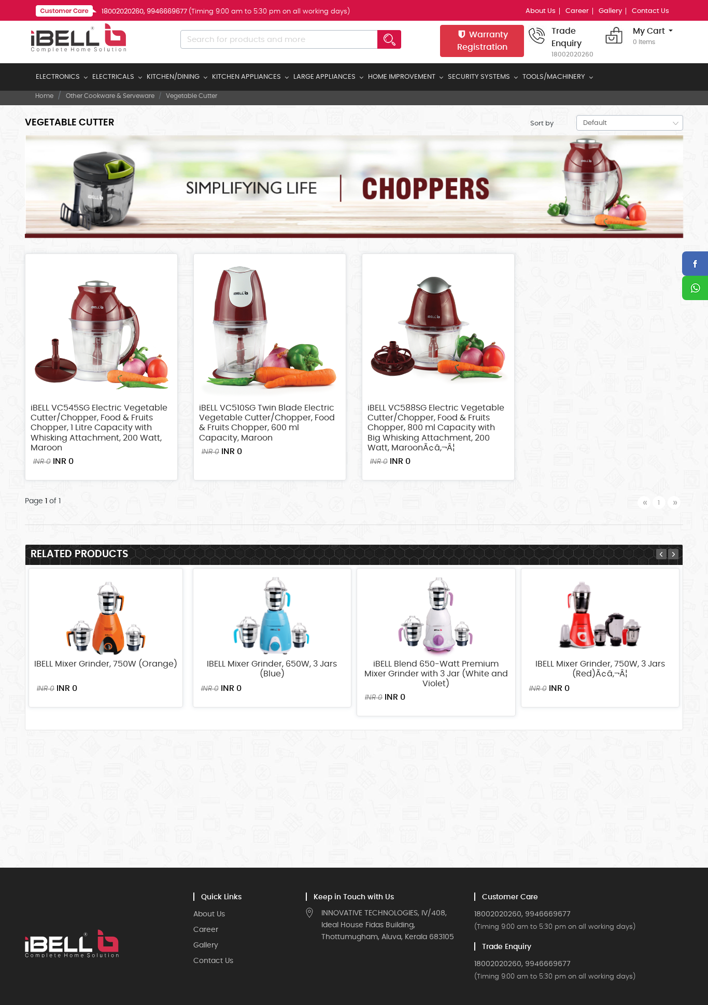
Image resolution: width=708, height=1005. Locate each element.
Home (44, 96)
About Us (541, 11)
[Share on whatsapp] (695, 288)
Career (577, 11)
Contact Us (650, 11)
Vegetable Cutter (191, 96)
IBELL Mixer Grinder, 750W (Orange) (105, 664)
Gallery (610, 11)
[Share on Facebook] (695, 263)
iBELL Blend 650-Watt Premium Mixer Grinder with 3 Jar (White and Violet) (436, 674)
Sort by (542, 123)
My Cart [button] (649, 36)
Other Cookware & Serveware (110, 96)
